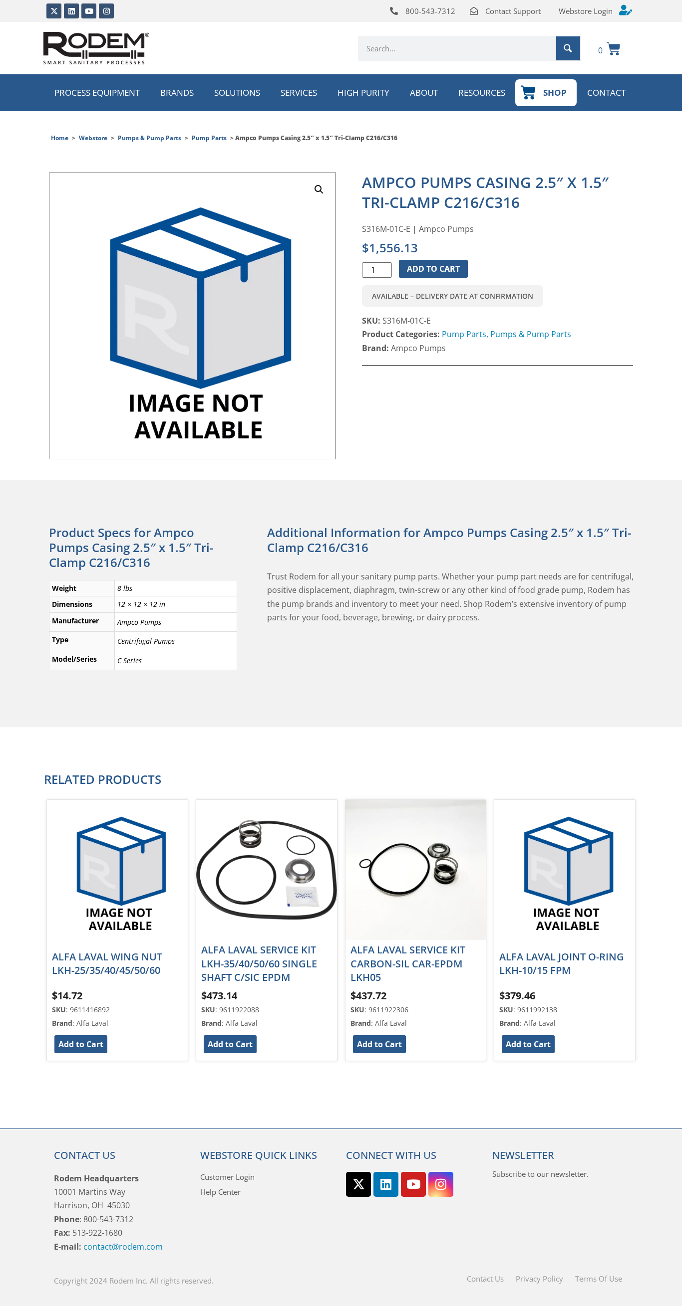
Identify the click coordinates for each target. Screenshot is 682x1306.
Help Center (220, 1192)
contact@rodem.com (123, 1246)
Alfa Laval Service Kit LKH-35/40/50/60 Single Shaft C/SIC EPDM (259, 963)
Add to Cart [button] (80, 1044)
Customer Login (227, 1177)
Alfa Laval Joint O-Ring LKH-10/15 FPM (561, 963)
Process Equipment (97, 92)
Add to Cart (433, 268)
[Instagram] (106, 10)
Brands (177, 92)
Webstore (93, 138)
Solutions (237, 92)
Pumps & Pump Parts (149, 138)
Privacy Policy (539, 1279)
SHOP (555, 92)
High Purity (363, 92)
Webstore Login (586, 11)
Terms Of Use (598, 1279)
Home (59, 138)
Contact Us (485, 1279)
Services (299, 92)
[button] (319, 189)
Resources (481, 92)
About (424, 92)
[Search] (568, 48)
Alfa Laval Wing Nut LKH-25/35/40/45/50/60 (107, 963)
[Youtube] (88, 10)
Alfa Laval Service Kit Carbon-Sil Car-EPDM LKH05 (407, 963)
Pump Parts (209, 138)
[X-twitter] (53, 10)
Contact (606, 92)
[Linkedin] (71, 10)
